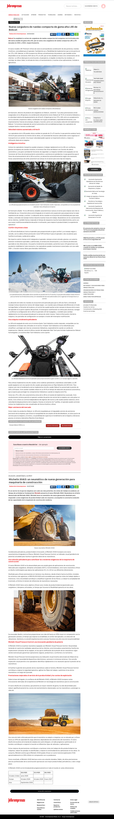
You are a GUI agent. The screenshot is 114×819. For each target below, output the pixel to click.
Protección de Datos (74, 803)
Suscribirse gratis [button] (91, 6)
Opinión (33, 15)
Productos (42, 15)
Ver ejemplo (43, 445)
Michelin (37, 493)
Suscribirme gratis (64, 448)
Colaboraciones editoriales (75, 812)
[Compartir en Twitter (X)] (68, 34)
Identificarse (41, 800)
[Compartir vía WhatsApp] (76, 34)
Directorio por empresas (92, 297)
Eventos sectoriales (89, 311)
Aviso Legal (28, 457)
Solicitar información (52, 425)
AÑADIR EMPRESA (93, 802)
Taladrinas (98, 72)
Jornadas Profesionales (90, 305)
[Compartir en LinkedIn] (72, 34)
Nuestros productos (57, 806)
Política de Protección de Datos (40, 457)
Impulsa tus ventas (88, 307)
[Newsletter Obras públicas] (94, 147)
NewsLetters (41, 805)
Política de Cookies (73, 807)
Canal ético (57, 802)
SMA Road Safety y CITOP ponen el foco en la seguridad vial (94, 239)
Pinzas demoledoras (99, 111)
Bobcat (10, 38)
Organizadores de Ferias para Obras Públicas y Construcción (93, 292)
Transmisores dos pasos (99, 81)
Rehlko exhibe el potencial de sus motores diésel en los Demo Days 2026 (94, 257)
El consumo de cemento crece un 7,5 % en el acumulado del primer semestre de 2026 (94, 230)
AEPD (67, 464)
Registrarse (40, 802)
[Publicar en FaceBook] (63, 34)
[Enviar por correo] (59, 34)
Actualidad (25, 15)
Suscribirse (94, 169)
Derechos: (18, 462)
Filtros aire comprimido (98, 120)
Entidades (68, 15)
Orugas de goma (97, 101)
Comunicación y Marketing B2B (92, 309)
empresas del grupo (60, 461)
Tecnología (52, 15)
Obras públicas (13, 15)
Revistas (77, 15)
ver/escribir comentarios (44, 791)
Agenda (60, 15)
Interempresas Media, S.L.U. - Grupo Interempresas (59, 816)
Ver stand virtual (66, 425)
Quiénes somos (58, 809)
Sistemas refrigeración (99, 91)
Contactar (57, 800)
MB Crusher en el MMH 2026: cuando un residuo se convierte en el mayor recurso (93, 247)
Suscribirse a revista (41, 808)
